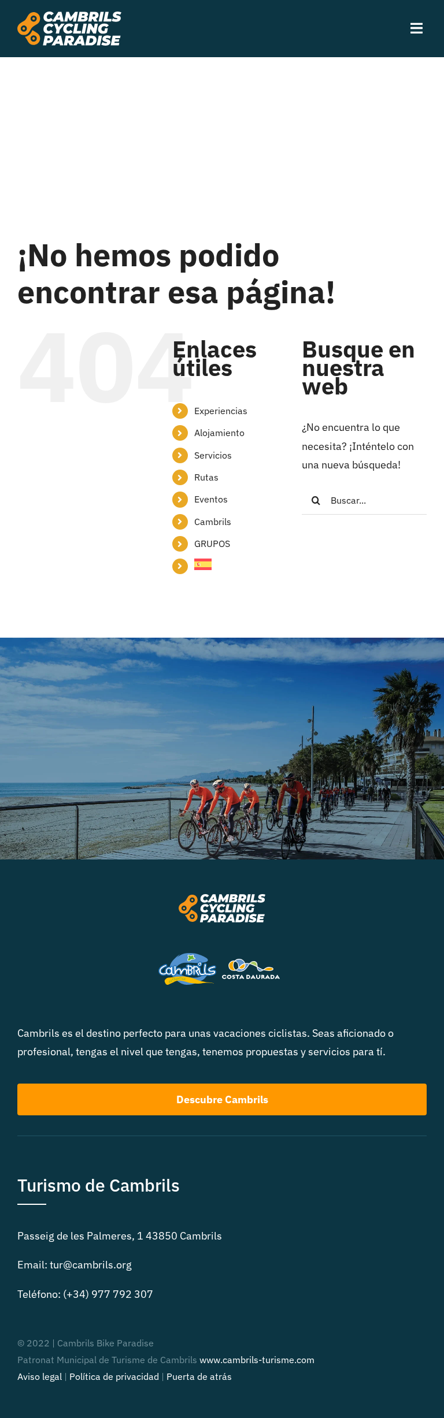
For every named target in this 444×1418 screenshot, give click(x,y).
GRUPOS (212, 543)
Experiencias (220, 410)
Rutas (206, 477)
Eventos (211, 499)
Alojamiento (219, 432)
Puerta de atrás (199, 1376)
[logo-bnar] (69, 16)
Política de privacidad (114, 1376)
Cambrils (212, 521)
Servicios (213, 455)
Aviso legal (39, 1376)
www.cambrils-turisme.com (256, 1359)
